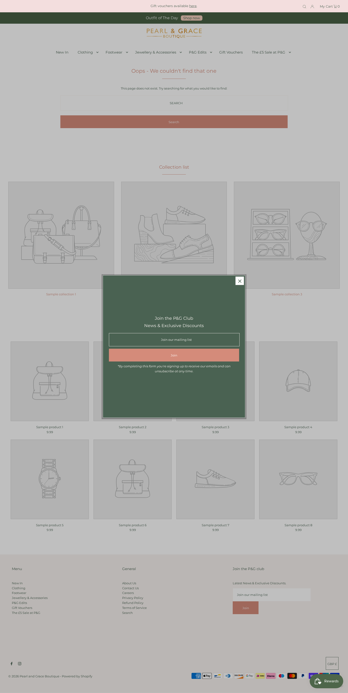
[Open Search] (304, 6)
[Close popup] (240, 281)
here (192, 6)
